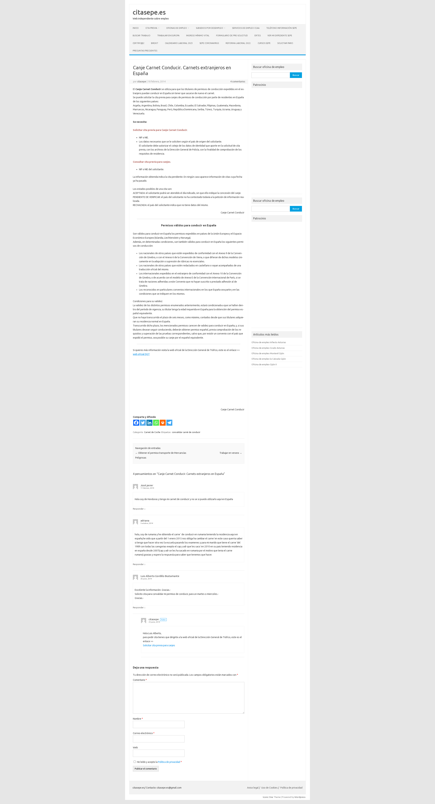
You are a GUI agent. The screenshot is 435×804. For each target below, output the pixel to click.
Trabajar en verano (231, 453)
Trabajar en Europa (168, 35)
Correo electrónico (143, 733)
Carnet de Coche (152, 432)
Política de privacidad (169, 762)
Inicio (136, 28)
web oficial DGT (141, 354)
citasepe (141, 81)
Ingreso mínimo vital (197, 35)
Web (135, 747)
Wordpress (300, 797)
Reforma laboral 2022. (238, 43)
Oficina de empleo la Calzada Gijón (268, 359)
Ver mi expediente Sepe (279, 35)
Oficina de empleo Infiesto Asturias (268, 342)
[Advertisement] (158, 381)
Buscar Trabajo (141, 35)
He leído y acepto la (159, 762)
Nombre (138, 718)
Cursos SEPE (264, 43)
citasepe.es (149, 12)
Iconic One (268, 797)
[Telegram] (169, 423)
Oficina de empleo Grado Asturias (268, 348)
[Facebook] (136, 423)
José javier (147, 485)
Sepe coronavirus (209, 43)
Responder (138, 509)
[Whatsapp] (156, 423)
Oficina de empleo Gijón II (264, 364)
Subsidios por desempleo (209, 28)
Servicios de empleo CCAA (245, 28)
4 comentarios (237, 81)
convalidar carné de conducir (186, 432)
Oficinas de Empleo (176, 28)
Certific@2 (138, 43)
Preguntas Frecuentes (145, 51)
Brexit (154, 43)
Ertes (258, 35)
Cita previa (151, 28)
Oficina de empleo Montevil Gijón (267, 353)
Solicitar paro (285, 43)
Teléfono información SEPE (281, 28)
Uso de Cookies (269, 787)
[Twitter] (143, 423)
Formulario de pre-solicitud (232, 35)
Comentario (140, 680)
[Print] (163, 423)
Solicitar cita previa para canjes (159, 645)
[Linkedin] (149, 423)
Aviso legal (253, 787)
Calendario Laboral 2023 (179, 43)
